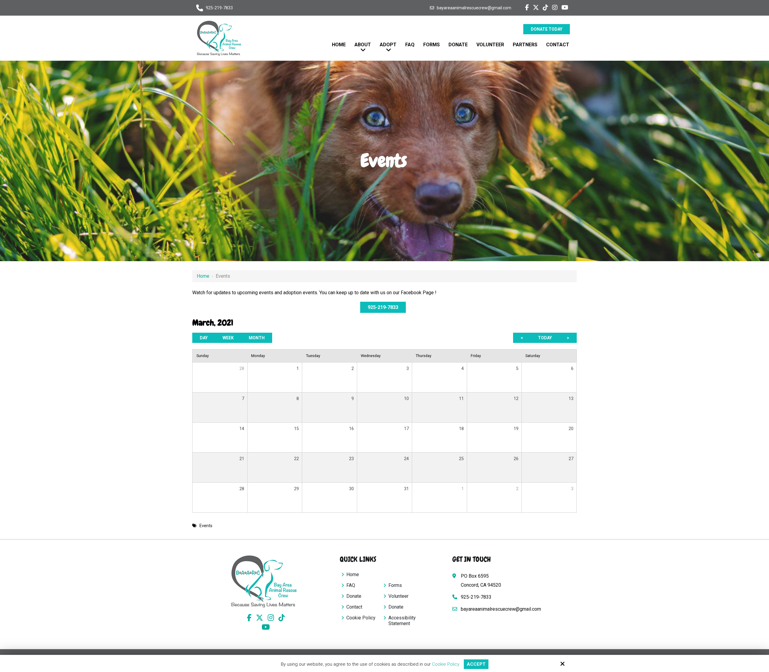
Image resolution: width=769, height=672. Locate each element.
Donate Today (546, 29)
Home (203, 276)
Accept (476, 664)
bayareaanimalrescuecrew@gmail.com (474, 7)
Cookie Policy (445, 664)
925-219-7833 (219, 7)
